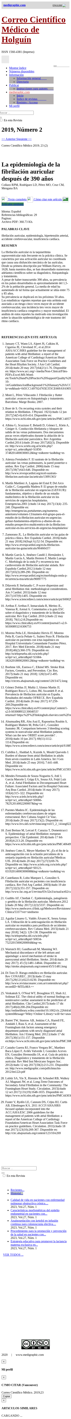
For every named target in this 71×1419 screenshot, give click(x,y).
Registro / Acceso (27, 102)
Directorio (23, 81)
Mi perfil (14, 105)
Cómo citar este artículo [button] (48, 199)
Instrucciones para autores (35, 88)
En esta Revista (15, 1175)
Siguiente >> (24, 139)
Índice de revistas (31, 99)
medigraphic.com (19, 92)
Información (16, 74)
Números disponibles (21, 71)
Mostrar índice (17, 68)
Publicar (14, 85)
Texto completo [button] (17, 199)
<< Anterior (9, 139)
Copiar (6, 1396)
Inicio (20, 95)
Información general (32, 78)
